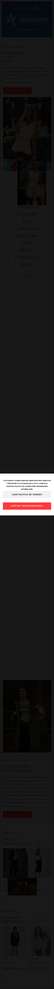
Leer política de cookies (27, 495)
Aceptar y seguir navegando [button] (27, 506)
